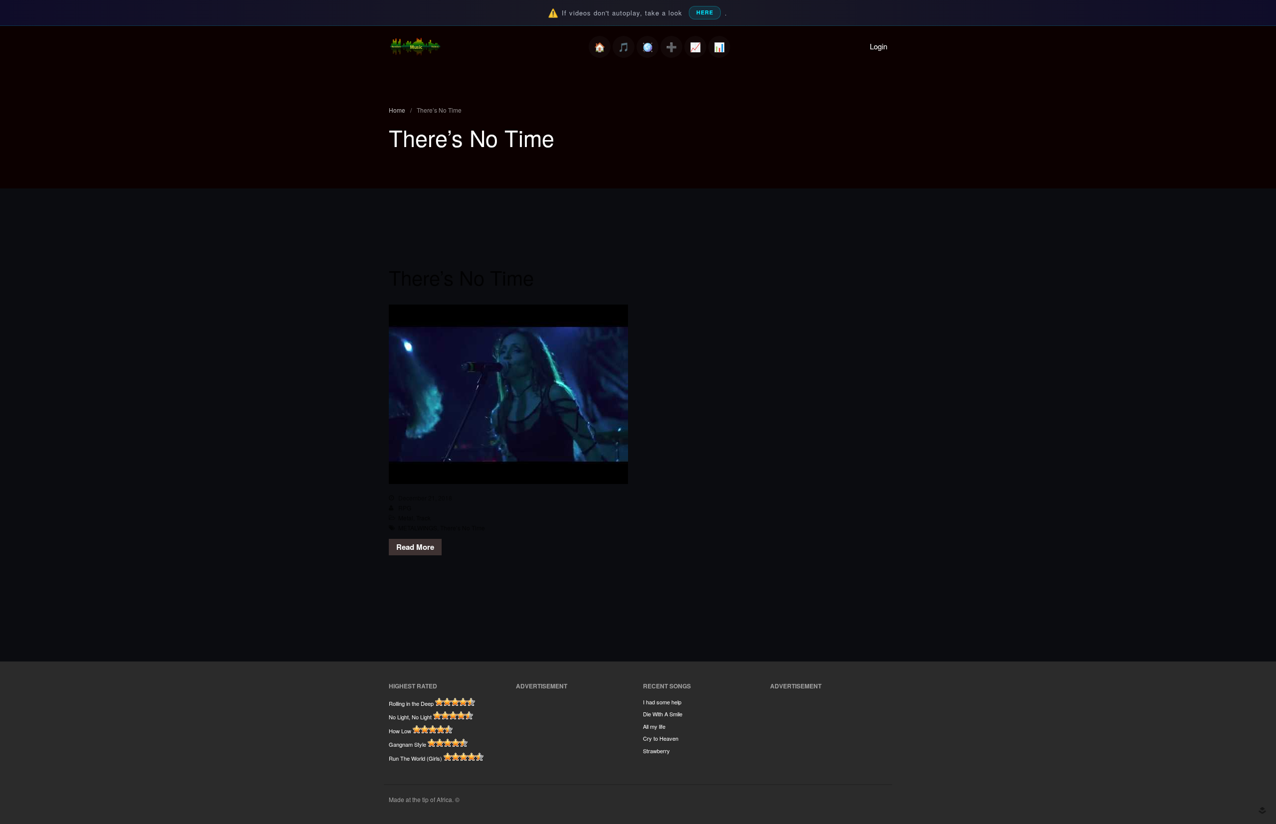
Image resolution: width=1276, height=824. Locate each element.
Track (423, 517)
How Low (400, 731)
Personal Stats (695, 47)
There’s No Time (461, 277)
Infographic (719, 47)
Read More (415, 546)
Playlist (624, 47)
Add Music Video (671, 47)
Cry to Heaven (660, 738)
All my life (654, 726)
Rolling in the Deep (411, 703)
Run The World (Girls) (415, 758)
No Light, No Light (410, 717)
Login (878, 46)
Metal (405, 517)
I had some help (662, 702)
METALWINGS (417, 527)
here (704, 12)
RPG (404, 507)
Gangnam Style (407, 744)
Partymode (647, 47)
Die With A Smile (662, 714)
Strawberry (656, 751)
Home (600, 47)
